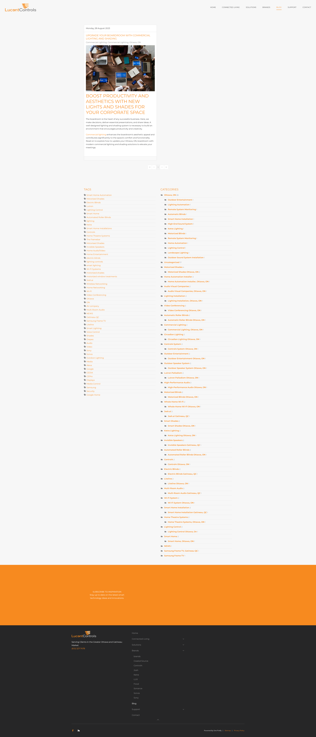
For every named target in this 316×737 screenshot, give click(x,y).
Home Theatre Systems (98, 236)
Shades (90, 336)
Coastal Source (141, 661)
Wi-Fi (89, 291)
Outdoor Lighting (95, 358)
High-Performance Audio (177, 382)
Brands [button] (266, 7)
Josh (136, 670)
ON (88, 302)
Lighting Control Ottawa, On (182, 531)
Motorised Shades (95, 243)
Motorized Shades (95, 199)
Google (90, 369)
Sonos (90, 354)
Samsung (91, 387)
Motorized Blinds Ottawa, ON (183, 397)
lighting (90, 221)
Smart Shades (171, 421)
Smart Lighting (94, 328)
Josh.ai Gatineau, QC (178, 416)
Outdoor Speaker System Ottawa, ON (187, 368)
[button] (158, 720)
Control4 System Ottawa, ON (182, 349)
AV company (93, 306)
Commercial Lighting (96, 42)
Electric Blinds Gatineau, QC (182, 474)
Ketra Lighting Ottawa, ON (181, 435)
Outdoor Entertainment (180, 200)
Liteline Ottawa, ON (178, 483)
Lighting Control (95, 210)
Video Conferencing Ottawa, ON (184, 310)
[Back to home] (21, 7)
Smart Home (93, 213)
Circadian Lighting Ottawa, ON (183, 339)
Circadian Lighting (173, 334)
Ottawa (90, 299)
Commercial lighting (96, 134)
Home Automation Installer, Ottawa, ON (188, 281)
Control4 (91, 232)
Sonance (138, 688)
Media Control (93, 384)
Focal (136, 684)
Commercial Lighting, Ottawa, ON (124, 42)
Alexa (89, 365)
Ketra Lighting (175, 228)
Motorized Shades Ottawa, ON (183, 272)
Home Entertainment (97, 254)
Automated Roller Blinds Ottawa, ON (186, 455)
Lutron (90, 206)
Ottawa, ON (170, 195)
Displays (91, 380)
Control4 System (172, 344)
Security (91, 391)
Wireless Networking (97, 284)
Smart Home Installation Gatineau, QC (187, 512)
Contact (307, 7)
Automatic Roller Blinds (176, 315)
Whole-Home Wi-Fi (174, 402)
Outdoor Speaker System (177, 363)
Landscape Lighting (178, 253)
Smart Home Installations (99, 228)
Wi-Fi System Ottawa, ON (181, 503)
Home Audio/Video (96, 250)
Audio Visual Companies (176, 286)
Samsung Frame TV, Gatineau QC (181, 551)
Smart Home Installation (180, 219)
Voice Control (93, 332)
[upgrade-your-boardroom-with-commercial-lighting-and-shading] (120, 68)
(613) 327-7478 (78, 648)
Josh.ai (90, 280)
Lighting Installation (174, 296)
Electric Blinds (94, 202)
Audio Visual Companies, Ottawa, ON (187, 291)
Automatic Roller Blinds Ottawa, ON (186, 320)
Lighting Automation (178, 204)
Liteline (90, 324)
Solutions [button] (251, 7)
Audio (89, 343)
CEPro (90, 376)
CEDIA (90, 373)
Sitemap (228, 730)
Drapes (90, 339)
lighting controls (95, 262)
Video (89, 347)
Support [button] (292, 7)
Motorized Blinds (176, 233)
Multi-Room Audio (96, 310)
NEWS (90, 313)
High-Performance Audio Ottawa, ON (187, 387)
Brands (135, 650)
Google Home (93, 395)
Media (90, 361)
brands (137, 656)
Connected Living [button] (231, 7)
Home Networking (96, 287)
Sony (89, 350)
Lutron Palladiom (173, 373)
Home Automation (177, 243)
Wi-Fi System (171, 498)
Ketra (89, 225)
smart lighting (94, 265)
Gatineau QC (93, 317)
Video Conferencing (96, 295)
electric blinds (93, 258)
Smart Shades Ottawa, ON (181, 426)
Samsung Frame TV (96, 321)
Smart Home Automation (99, 195)
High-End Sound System (180, 224)
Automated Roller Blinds (99, 217)
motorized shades (95, 273)
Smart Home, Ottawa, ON (181, 541)
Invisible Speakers (95, 247)
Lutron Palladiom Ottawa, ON (183, 378)
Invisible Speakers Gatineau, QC (184, 445)
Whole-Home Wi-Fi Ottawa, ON (184, 406)
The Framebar (93, 239)
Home (213, 7)
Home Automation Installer (178, 277)
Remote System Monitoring (182, 209)
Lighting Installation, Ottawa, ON (185, 301)
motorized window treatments (102, 276)
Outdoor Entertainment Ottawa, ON (186, 358)
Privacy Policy (239, 730)
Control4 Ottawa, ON (178, 464)
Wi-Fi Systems (94, 269)
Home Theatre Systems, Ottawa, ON (186, 522)
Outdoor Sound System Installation (186, 257)
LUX (136, 679)
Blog (279, 7)
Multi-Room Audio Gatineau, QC (184, 493)
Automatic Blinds (177, 214)
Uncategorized (171, 262)
